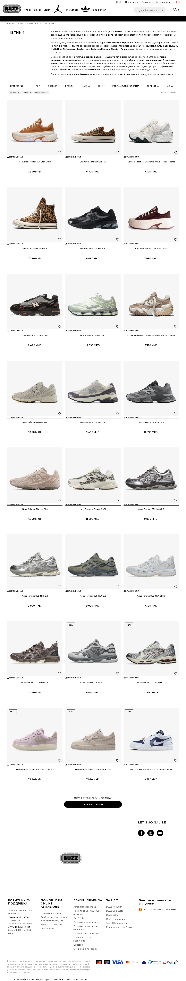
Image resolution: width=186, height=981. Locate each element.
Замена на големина (51, 924)
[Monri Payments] (167, 962)
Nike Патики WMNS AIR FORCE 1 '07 (93, 769)
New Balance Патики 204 (35, 509)
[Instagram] (150, 833)
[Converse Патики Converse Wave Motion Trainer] (151, 127)
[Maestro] (107, 962)
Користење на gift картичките (82, 939)
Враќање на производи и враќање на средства (54, 919)
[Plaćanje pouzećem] (176, 962)
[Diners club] (154, 962)
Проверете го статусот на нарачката (21, 912)
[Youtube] (160, 833)
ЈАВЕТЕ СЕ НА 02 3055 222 (56, 18)
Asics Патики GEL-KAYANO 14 (151, 682)
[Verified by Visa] (144, 962)
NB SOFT (60, 979)
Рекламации (47, 928)
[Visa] (117, 962)
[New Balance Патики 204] (34, 475)
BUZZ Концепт (114, 907)
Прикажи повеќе (93, 804)
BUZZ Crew (112, 915)
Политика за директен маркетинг (85, 928)
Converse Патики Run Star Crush (35, 162)
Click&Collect (79, 918)
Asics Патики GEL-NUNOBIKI (151, 596)
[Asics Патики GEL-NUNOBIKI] (151, 561)
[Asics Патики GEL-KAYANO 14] (151, 648)
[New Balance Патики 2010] (93, 214)
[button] (150, 10)
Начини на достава (51, 913)
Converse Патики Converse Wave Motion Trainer (151, 162)
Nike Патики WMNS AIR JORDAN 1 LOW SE (151, 769)
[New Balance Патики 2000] (93, 301)
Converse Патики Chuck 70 (93, 162)
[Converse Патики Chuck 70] (93, 127)
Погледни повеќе (146, 25)
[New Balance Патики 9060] (151, 388)
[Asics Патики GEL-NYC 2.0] (151, 475)
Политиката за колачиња (86, 933)
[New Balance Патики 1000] (34, 301)
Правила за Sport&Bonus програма (86, 912)
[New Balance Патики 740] (34, 388)
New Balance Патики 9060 (151, 422)
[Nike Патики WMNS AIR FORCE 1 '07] (93, 735)
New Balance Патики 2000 (93, 335)
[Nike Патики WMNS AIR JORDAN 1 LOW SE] (151, 735)
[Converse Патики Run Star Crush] (34, 127)
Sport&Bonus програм (117, 923)
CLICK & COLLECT (39, 24)
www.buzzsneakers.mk (30, 979)
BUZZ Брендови (115, 911)
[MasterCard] (99, 962)
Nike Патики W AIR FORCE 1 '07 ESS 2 (35, 769)
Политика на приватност (86, 922)
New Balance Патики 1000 (35, 335)
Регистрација (163, 2)
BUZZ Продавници (116, 919)
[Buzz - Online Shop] (12, 8)
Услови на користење (84, 907)
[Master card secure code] (132, 962)
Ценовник (81, 30)
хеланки (162, 57)
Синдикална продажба (85, 949)
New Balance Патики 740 (35, 422)
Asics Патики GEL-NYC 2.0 (151, 509)
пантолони (71, 60)
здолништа (57, 60)
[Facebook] (141, 833)
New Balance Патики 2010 (93, 248)
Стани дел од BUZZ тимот (120, 927)
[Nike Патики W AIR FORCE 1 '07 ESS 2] (34, 735)
